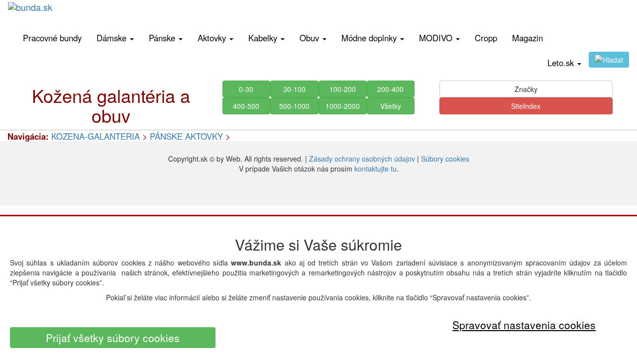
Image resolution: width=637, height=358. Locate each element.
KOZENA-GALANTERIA (95, 136)
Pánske (163, 38)
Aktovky (213, 38)
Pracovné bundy (52, 38)
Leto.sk (561, 63)
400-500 (246, 106)
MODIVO (437, 38)
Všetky (390, 106)
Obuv (310, 38)
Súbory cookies (445, 159)
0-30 (246, 89)
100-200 (342, 89)
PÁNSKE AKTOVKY (186, 136)
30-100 (294, 89)
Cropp (486, 38)
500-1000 (294, 106)
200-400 (390, 89)
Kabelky (264, 38)
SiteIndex (525, 106)
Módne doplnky (370, 38)
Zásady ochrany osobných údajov (362, 159)
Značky (526, 89)
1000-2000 (342, 106)
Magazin (527, 38)
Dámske (113, 38)
